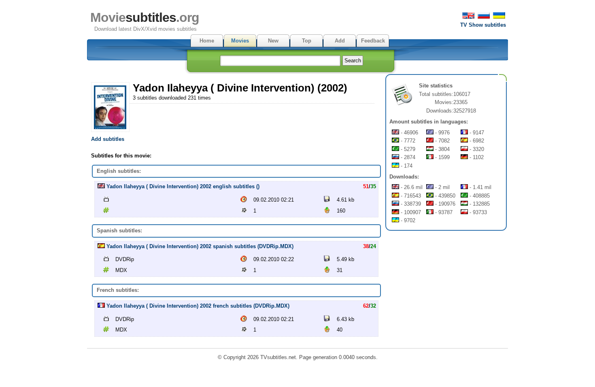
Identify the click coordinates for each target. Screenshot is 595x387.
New (273, 41)
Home (207, 41)
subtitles (144, 17)
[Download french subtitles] (101, 306)
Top (306, 41)
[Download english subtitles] (101, 186)
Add (340, 41)
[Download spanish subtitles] (101, 246)
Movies (240, 41)
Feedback (373, 41)
